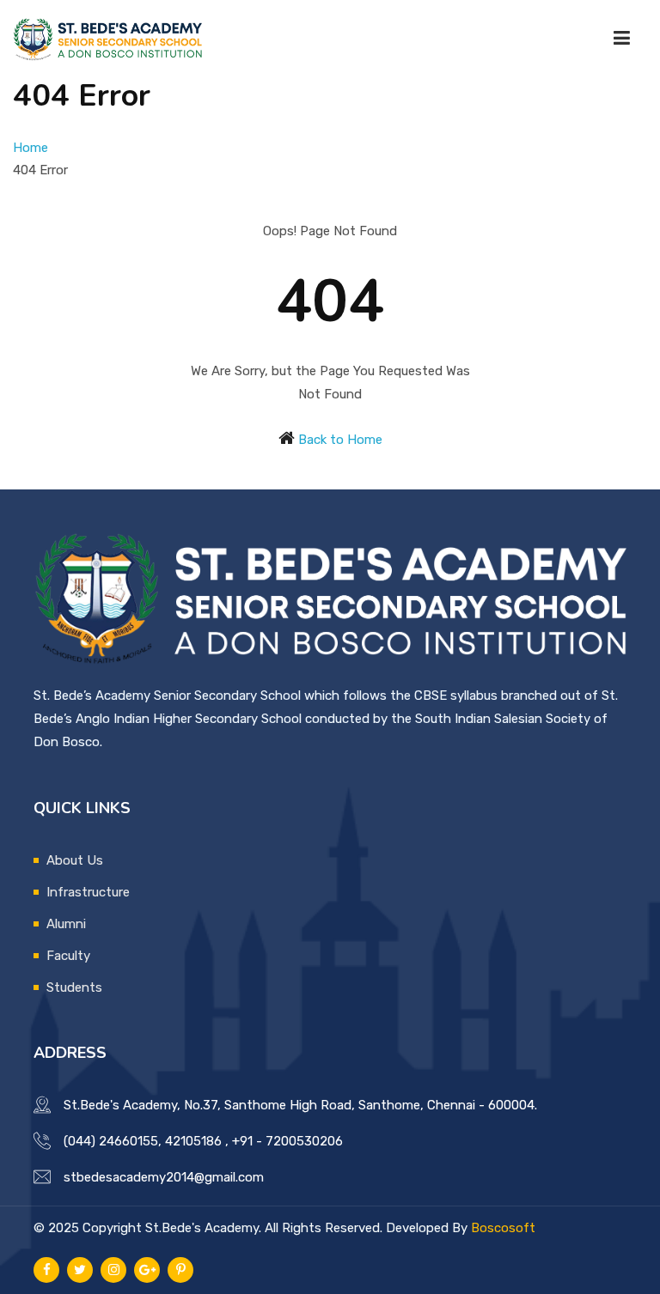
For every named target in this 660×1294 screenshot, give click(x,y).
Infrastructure (88, 892)
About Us (74, 860)
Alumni (66, 924)
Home (30, 147)
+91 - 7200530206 (287, 1141)
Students (74, 987)
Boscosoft (503, 1228)
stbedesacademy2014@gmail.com (164, 1177)
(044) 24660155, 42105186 (143, 1141)
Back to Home (340, 439)
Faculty (68, 955)
